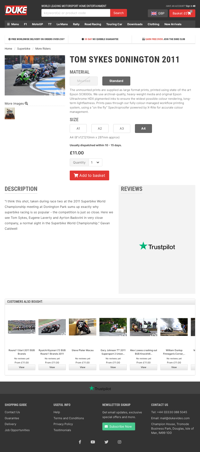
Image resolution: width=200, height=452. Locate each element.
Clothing (153, 24)
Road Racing (93, 24)
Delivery (10, 424)
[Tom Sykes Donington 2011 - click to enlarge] (35, 96)
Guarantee (12, 418)
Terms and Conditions (69, 418)
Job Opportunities (17, 430)
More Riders (43, 48)
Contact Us (12, 412)
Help (57, 412)
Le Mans (62, 24)
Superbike (23, 48)
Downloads (135, 24)
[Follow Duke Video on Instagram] (119, 442)
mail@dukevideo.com (175, 418)
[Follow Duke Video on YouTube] (93, 442)
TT (50, 24)
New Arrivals (172, 24)
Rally (76, 24)
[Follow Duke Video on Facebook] (80, 442)
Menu (15, 24)
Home (8, 48)
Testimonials (62, 430)
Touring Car (114, 24)
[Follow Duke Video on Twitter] (106, 442)
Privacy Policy (63, 424)
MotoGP (37, 24)
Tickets (12, 31)
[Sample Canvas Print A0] (10, 114)
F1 (25, 24)
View (21, 367)
